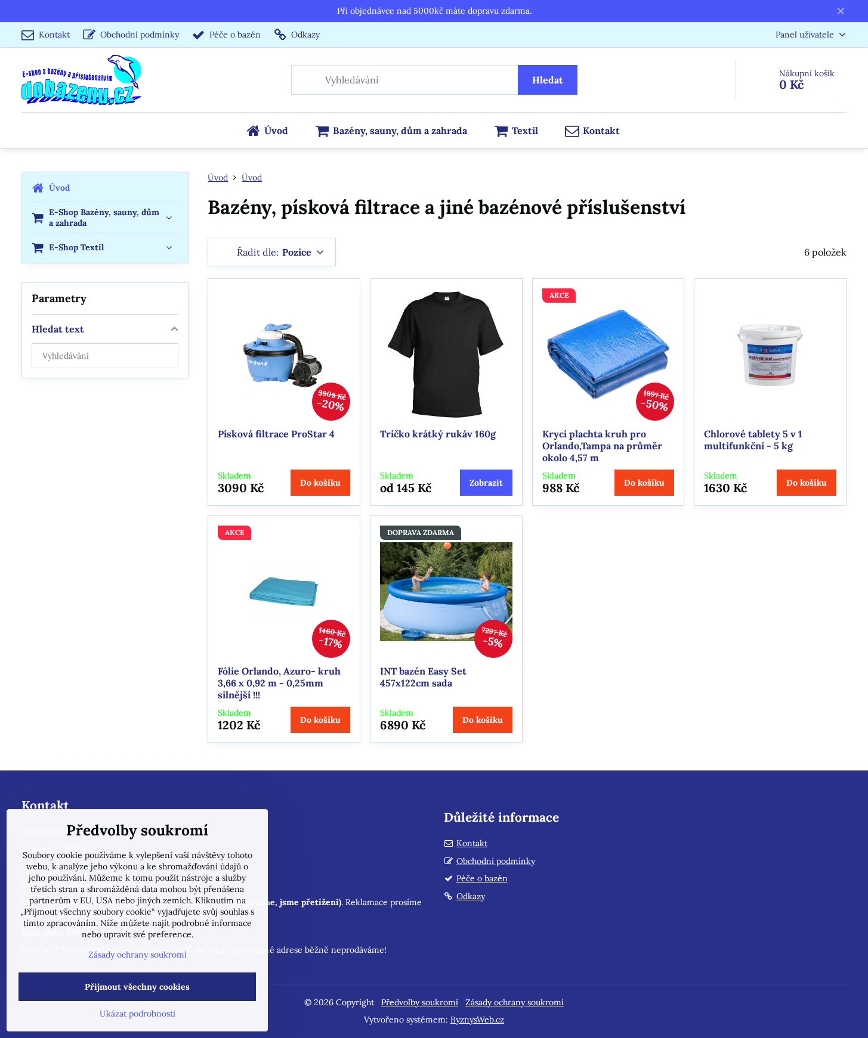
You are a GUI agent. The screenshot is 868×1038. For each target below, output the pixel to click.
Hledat (547, 80)
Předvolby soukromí (419, 1002)
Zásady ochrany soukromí (514, 1002)
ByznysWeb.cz (477, 1019)
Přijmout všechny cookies (137, 986)
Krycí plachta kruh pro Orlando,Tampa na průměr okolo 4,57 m (602, 446)
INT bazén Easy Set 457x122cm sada (423, 677)
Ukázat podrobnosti (137, 1013)
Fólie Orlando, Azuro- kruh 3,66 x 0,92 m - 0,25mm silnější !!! (279, 683)
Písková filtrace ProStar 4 (276, 434)
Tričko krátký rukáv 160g (438, 434)
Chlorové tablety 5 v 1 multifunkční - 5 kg (753, 440)
